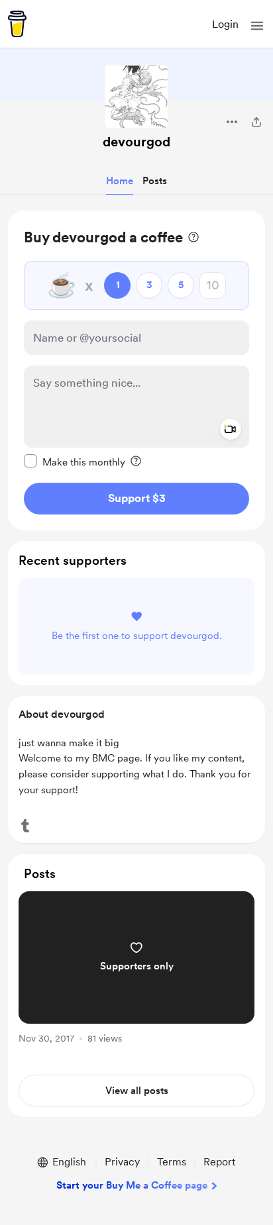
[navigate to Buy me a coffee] (17, 24)
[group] (136, 975)
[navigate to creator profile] (136, 97)
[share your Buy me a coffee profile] (256, 121)
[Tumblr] (25, 825)
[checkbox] (74, 461)
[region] (136, 370)
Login (225, 24)
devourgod (136, 142)
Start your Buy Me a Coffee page (131, 1185)
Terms (171, 1161)
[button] (257, 26)
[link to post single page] (136, 969)
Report (219, 1161)
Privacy (122, 1161)
